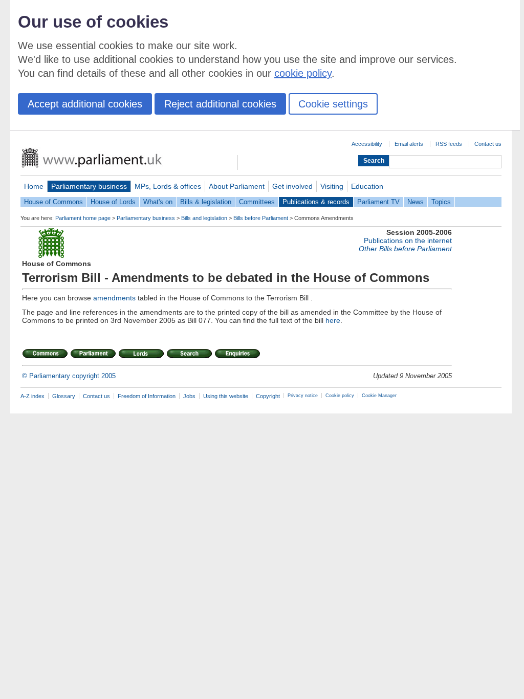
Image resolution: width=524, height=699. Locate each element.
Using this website (225, 396)
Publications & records (316, 202)
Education (367, 186)
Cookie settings (333, 104)
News (415, 202)
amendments (114, 298)
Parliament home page (83, 218)
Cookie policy (339, 395)
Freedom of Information (147, 396)
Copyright (268, 396)
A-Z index (32, 396)
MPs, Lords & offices (168, 186)
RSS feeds (448, 144)
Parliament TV (378, 202)
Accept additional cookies (85, 104)
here (332, 320)
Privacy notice (303, 395)
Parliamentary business (89, 186)
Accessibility (367, 144)
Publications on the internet (408, 240)
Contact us (487, 144)
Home (33, 186)
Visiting (331, 186)
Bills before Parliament (260, 218)
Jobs (189, 396)
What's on (157, 202)
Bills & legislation (205, 202)
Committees (257, 202)
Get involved (292, 186)
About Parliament (237, 186)
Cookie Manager (379, 395)
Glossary (63, 396)
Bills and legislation (204, 218)
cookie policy (303, 73)
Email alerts (409, 144)
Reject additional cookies (220, 104)
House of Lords (113, 202)
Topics (441, 202)
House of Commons (53, 202)
